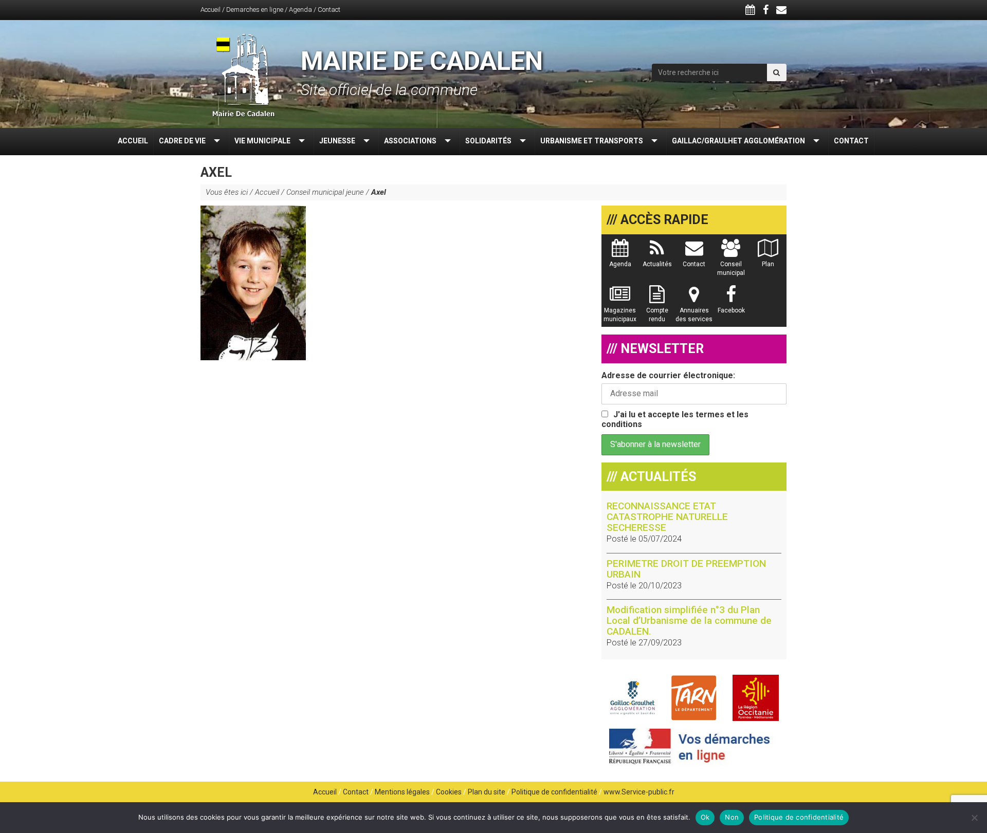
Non (732, 817)
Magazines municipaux (620, 315)
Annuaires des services (693, 315)
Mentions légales (402, 792)
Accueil (210, 9)
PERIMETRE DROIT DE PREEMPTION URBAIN (686, 569)
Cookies (449, 792)
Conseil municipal (731, 268)
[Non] (974, 817)
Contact (329, 9)
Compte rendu (657, 315)
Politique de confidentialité (554, 792)
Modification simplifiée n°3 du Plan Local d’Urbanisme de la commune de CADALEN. (689, 620)
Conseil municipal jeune (325, 192)
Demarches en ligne (254, 9)
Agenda (300, 9)
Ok (705, 817)
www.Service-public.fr (639, 792)
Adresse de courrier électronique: (668, 375)
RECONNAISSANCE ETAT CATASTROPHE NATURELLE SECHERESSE (667, 516)
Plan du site (486, 792)
